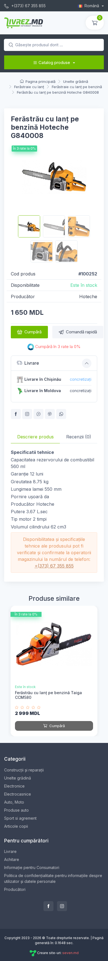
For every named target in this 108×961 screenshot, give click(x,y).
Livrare (10, 851)
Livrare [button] (31, 363)
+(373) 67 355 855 (28, 5)
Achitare (11, 859)
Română (92, 5)
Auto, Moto (14, 802)
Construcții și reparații (24, 770)
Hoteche (88, 296)
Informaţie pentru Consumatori (31, 867)
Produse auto (16, 810)
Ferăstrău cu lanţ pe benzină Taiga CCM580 (48, 695)
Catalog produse (54, 62)
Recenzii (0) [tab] (78, 436)
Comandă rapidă (81, 331)
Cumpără (33, 331)
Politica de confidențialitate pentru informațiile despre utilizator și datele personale (53, 878)
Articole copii (16, 826)
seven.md (70, 953)
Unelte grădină (17, 778)
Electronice (14, 786)
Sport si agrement (20, 818)
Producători (14, 889)
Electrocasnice (17, 794)
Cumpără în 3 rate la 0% (57, 346)
